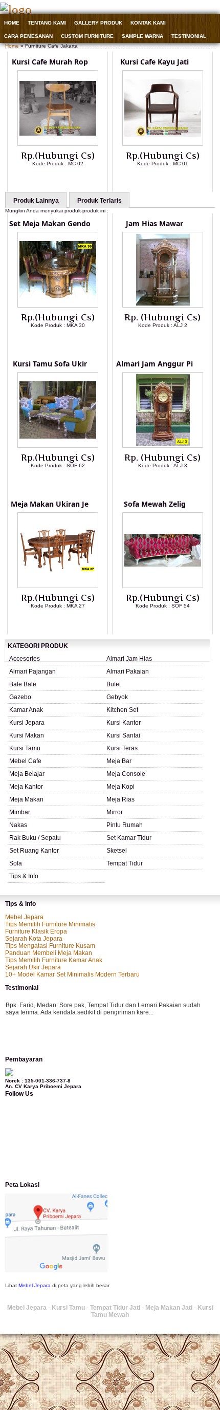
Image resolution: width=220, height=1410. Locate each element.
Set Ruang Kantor (34, 850)
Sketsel (116, 850)
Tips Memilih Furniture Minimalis (50, 924)
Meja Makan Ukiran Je (50, 504)
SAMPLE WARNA (142, 36)
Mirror (114, 812)
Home (11, 23)
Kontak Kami (148, 23)
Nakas (18, 825)
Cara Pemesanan (28, 36)
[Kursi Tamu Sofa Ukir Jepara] (57, 445)
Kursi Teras (122, 748)
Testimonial (188, 36)
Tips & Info (23, 876)
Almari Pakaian (127, 671)
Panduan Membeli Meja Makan (48, 953)
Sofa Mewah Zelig (155, 504)
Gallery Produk (98, 23)
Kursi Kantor (123, 722)
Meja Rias (120, 799)
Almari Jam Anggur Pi (154, 363)
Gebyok (117, 697)
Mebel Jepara (24, 917)
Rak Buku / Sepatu (35, 837)
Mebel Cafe (25, 761)
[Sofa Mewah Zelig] (162, 586)
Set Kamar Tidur (128, 837)
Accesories (24, 658)
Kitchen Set (122, 709)
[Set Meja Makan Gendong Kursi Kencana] (57, 305)
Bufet (113, 684)
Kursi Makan (26, 735)
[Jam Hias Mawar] (162, 305)
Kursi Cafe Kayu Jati (154, 62)
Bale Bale (22, 684)
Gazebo (20, 697)
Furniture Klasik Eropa (36, 931)
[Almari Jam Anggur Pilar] (162, 445)
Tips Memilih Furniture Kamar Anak (53, 960)
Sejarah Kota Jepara (33, 938)
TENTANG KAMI (47, 23)
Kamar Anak (26, 709)
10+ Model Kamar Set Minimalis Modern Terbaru (72, 974)
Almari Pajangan (32, 671)
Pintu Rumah (124, 825)
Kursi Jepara (27, 722)
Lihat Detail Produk (65, 180)
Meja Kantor (26, 786)
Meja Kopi (120, 786)
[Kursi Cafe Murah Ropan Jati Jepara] (57, 143)
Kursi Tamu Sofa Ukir (50, 363)
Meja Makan (26, 799)
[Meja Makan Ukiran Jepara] (57, 586)
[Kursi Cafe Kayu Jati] (162, 143)
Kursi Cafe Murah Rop (50, 62)
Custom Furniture (87, 36)
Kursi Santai (123, 735)
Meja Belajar (27, 773)
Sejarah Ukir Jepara (33, 967)
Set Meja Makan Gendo (50, 223)
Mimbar (19, 812)
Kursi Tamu (24, 748)
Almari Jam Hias (129, 658)
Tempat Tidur (124, 863)
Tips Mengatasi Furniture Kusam (50, 945)
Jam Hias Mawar (154, 223)
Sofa (15, 863)
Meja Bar (118, 761)
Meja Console (125, 773)
